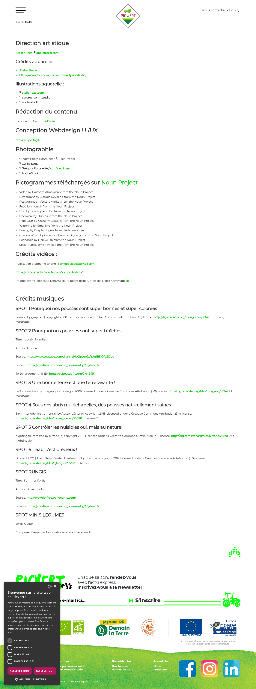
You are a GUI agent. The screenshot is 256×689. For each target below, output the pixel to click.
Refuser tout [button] (45, 670)
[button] (31, 679)
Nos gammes (60, 661)
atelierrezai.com (47, 53)
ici (127, 281)
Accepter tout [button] (19, 670)
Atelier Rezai (24, 53)
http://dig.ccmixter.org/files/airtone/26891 (199, 436)
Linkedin (49, 121)
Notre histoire (121, 661)
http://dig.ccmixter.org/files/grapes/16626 (182, 317)
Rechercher (238, 10)
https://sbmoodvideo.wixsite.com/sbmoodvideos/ (49, 272)
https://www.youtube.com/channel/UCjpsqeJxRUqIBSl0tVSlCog (70, 356)
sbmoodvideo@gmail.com (76, 263)
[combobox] (50, 586)
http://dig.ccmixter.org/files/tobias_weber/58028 (49, 418)
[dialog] (32, 633)
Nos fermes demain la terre (122, 668)
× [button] (54, 586)
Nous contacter (213, 10)
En (231, 10)
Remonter (234, 552)
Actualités (161, 661)
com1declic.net (60, 168)
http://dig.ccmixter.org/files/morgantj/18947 (198, 391)
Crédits (96, 681)
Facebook (187, 669)
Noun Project (119, 183)
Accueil (19, 21)
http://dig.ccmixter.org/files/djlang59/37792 (45, 463)
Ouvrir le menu (21, 10)
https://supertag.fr (28, 140)
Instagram (209, 669)
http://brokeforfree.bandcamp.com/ (51, 497)
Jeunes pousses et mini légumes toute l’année (67, 668)
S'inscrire (148, 600)
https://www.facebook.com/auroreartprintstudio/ (52, 75)
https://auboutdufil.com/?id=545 (71, 373)
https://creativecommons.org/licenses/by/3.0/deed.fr (63, 365)
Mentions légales (79, 681)
